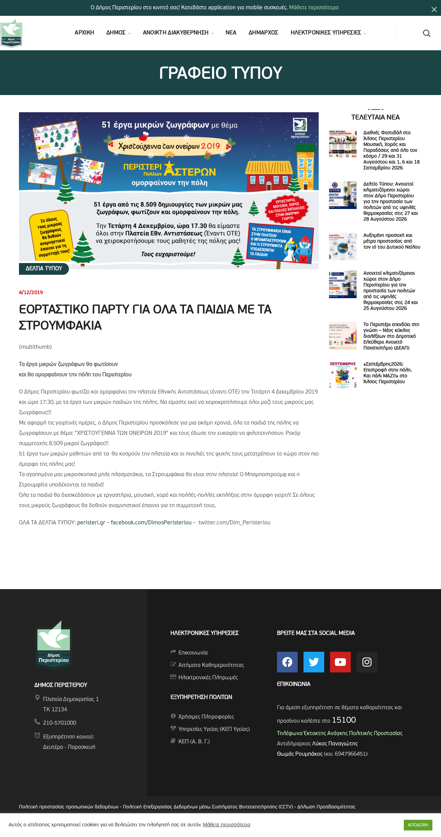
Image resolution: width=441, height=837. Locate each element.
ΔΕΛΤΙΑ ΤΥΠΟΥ (44, 269)
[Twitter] (314, 662)
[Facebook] (287, 662)
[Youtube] (340, 662)
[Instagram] (367, 662)
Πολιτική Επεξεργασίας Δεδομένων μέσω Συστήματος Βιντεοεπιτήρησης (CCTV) (208, 807)
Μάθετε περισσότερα (314, 8)
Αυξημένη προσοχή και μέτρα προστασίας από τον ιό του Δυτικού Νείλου (391, 241)
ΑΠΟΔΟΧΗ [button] (418, 825)
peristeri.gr (91, 523)
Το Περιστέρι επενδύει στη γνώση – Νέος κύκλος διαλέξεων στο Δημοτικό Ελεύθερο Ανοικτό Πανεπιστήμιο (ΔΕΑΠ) (391, 336)
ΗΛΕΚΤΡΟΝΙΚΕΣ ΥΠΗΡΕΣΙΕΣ (205, 633)
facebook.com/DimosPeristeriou (151, 523)
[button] (426, 33)
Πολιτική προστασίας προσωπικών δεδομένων (69, 807)
